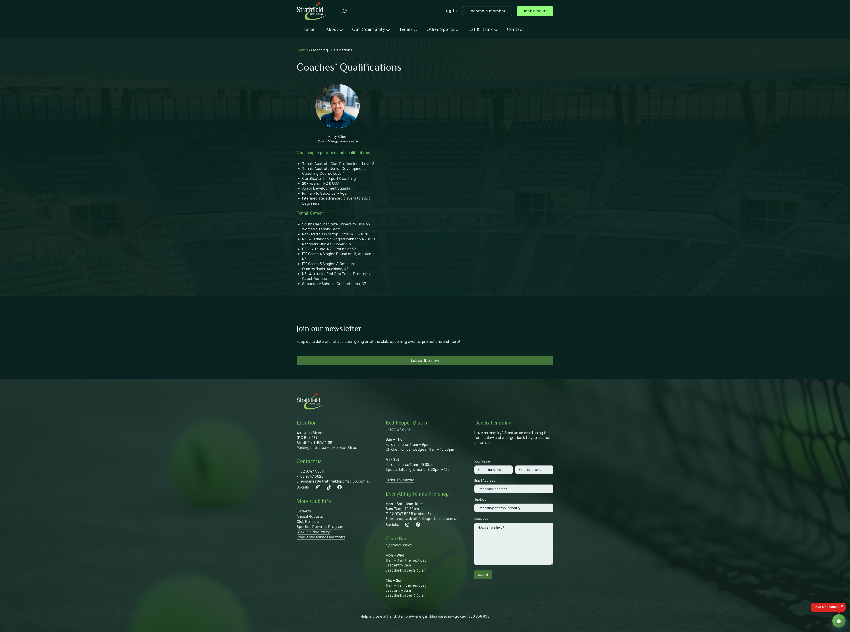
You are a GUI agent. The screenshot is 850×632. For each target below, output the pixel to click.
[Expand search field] (344, 11)
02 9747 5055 (312, 471)
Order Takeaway (400, 479)
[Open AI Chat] (839, 621)
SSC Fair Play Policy (313, 531)
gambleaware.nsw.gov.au (444, 616)
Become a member (487, 11)
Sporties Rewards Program (320, 526)
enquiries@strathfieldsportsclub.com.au (336, 481)
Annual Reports (310, 516)
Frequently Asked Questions (321, 537)
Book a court (535, 11)
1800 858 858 (478, 616)
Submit (483, 574)
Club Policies (308, 521)
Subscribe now (425, 360)
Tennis (302, 50)
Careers (304, 511)
